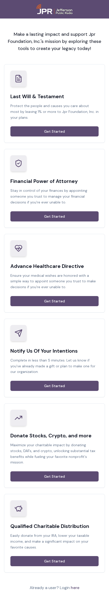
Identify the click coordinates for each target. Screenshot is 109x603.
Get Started (54, 131)
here (75, 587)
